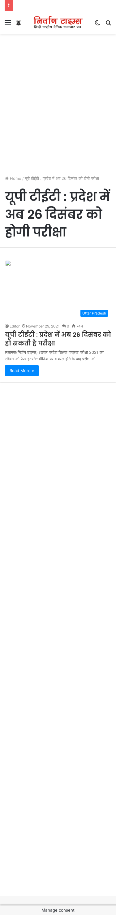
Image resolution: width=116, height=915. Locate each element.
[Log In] (18, 25)
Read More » (22, 370)
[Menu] (8, 25)
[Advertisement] (58, 98)
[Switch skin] (97, 25)
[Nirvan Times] (58, 22)
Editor (14, 326)
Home (15, 178)
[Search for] (108, 25)
